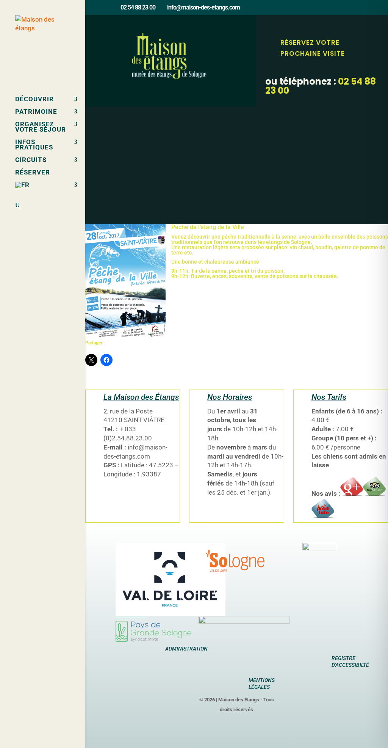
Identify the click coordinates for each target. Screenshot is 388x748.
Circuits (31, 160)
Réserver (32, 173)
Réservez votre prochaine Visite (312, 48)
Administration (186, 649)
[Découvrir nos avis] (322, 515)
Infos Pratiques (34, 145)
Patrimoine (36, 112)
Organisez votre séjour (40, 127)
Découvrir (34, 99)
